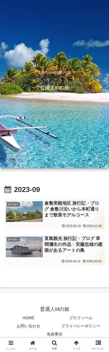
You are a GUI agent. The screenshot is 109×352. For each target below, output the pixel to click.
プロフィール (81, 318)
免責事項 (54, 334)
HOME (28, 318)
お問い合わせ (28, 326)
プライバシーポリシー (80, 326)
